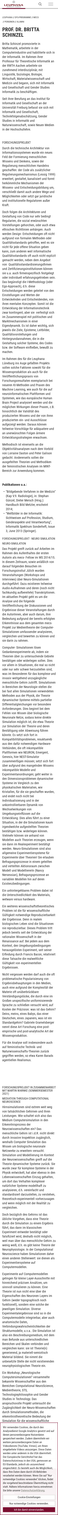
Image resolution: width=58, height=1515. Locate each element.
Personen (10, 21)
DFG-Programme (23, 17)
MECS (36, 17)
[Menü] (50, 4)
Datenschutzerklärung (32, 1490)
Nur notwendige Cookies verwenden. (29, 1503)
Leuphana (7, 17)
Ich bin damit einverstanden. (29, 1509)
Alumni (20, 21)
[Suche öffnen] (40, 4)
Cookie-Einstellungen (29, 1497)
